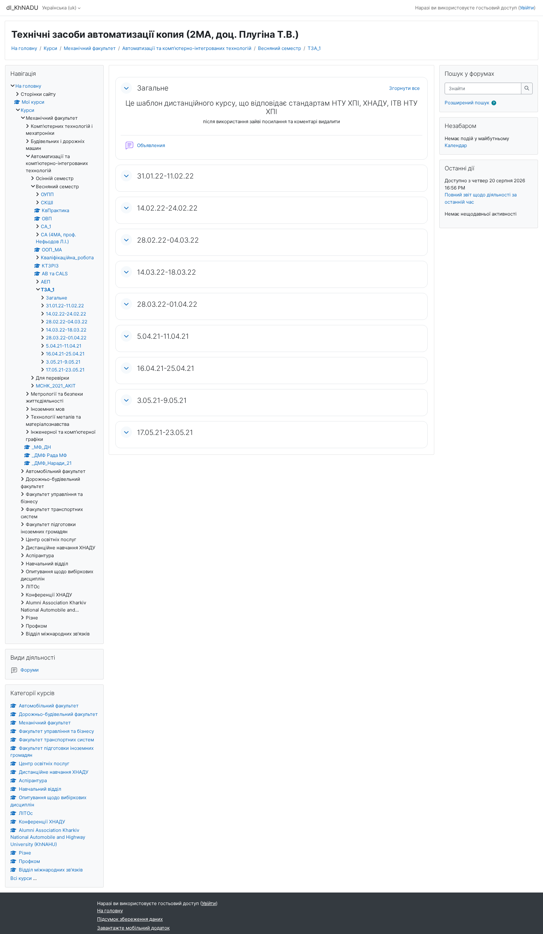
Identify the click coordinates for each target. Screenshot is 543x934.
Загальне (152, 88)
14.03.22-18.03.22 (166, 272)
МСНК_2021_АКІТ (56, 386)
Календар (456, 145)
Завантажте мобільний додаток (133, 928)
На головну (24, 48)
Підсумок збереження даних (130, 919)
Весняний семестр (279, 48)
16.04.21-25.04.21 (165, 368)
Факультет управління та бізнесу (56, 731)
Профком (29, 861)
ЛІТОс (26, 813)
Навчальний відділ (40, 789)
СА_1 (46, 226)
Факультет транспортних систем (56, 740)
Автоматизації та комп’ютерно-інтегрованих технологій (186, 48)
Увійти (527, 8)
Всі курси (21, 878)
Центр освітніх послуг (44, 763)
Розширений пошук (467, 103)
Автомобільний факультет (49, 706)
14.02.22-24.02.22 (167, 208)
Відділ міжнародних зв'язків (51, 870)
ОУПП (47, 194)
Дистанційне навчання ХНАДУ (53, 772)
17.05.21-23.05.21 (165, 432)
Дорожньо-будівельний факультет (58, 714)
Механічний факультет (90, 48)
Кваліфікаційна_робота (67, 258)
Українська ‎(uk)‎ (59, 8)
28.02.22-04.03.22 (168, 240)
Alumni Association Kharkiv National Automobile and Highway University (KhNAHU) (47, 837)
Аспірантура (33, 780)
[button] (126, 88)
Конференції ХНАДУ (42, 822)
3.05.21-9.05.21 (162, 400)
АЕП (45, 282)
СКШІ (47, 203)
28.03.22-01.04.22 (167, 304)
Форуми (29, 670)
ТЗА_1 (314, 48)
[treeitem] (54, 360)
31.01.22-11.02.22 (165, 176)
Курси (50, 48)
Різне (25, 853)
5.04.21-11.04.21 (163, 336)
